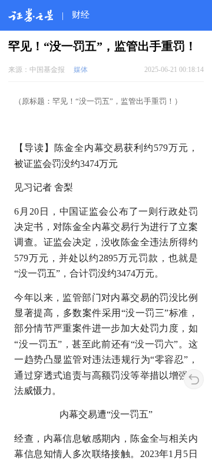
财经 (81, 14)
